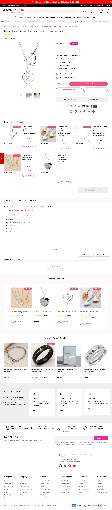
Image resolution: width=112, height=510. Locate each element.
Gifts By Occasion (50, 17)
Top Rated (7, 495)
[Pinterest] (93, 111)
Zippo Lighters (8, 484)
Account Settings (102, 492)
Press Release (24, 486)
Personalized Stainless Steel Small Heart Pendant (27, 159)
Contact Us (71, 99)
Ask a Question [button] (87, 255)
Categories (8, 476)
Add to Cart (88, 84)
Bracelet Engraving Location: (70, 56)
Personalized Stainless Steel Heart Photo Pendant (63, 159)
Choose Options (29, 146)
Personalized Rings (70, 17)
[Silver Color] (80, 320)
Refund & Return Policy (47, 498)
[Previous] (7, 306)
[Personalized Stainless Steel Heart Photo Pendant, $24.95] (44, 298)
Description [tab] (9, 200)
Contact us (23, 492)
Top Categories (67, 476)
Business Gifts (65, 489)
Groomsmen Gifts (66, 486)
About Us (100, 5)
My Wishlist (100, 489)
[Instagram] (60, 465)
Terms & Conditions (46, 481)
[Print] (84, 111)
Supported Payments (26, 489)
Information (87, 17)
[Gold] (11, 318)
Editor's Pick (8, 498)
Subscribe (100, 438)
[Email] (80, 111)
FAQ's (22, 495)
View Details (8, 143)
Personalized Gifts (84, 489)
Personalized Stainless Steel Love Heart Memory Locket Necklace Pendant (65, 131)
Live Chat (95, 99)
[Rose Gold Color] (81, 320)
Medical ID (7, 489)
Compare (95, 90)
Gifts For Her (65, 481)
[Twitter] (89, 111)
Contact (107, 5)
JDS (80, 492)
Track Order (82, 5)
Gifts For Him (65, 484)
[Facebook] (76, 111)
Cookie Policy (44, 486)
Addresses (100, 486)
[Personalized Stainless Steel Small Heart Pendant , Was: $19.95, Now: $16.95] (21, 298)
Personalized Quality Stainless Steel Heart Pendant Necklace (29, 130)
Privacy (40, 505)
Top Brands (83, 476)
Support (43, 476)
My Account (91, 5)
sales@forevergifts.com (72, 461)
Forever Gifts (83, 481)
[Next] (104, 306)
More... (81, 495)
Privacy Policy (44, 484)
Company (23, 476)
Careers (22, 481)
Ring (5, 492)
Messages (100, 484)
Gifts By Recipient (39, 17)
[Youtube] (74, 465)
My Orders (100, 481)
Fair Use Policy (44, 489)
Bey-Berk (82, 486)
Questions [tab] (17, 259)
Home (6, 26)
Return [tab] (33, 200)
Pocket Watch (8, 486)
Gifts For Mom (65, 492)
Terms (34, 505)
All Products (60, 17)
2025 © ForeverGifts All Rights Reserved (16, 505)
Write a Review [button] (103, 255)
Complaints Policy (45, 492)
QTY (59, 83)
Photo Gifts (7, 481)
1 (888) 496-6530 (70, 459)
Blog (94, 17)
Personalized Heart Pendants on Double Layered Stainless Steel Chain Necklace (100, 131)
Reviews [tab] (6, 259)
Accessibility (49, 505)
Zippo (81, 484)
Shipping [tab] (22, 200)
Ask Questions (10, 38)
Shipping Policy (44, 495)
